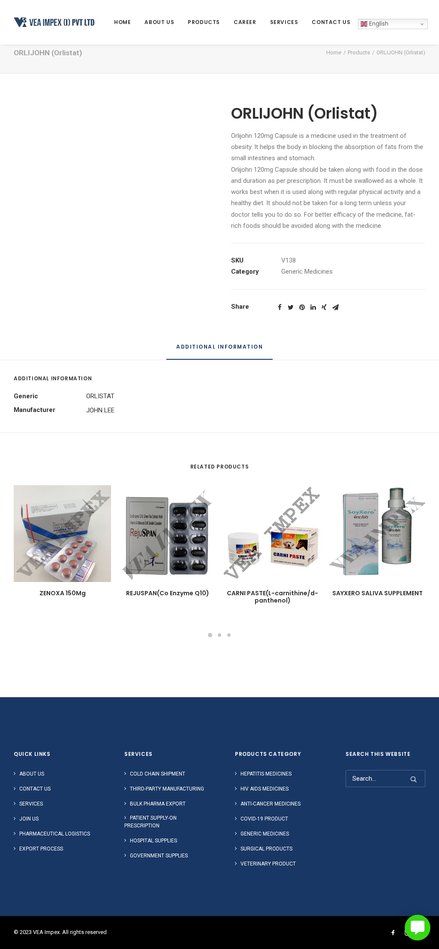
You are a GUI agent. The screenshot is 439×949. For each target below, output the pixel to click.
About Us (159, 22)
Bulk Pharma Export (158, 804)
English (377, 24)
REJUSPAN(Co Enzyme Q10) (167, 593)
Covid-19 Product (264, 819)
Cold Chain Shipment (157, 774)
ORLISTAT (100, 396)
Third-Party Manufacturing (167, 789)
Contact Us (331, 22)
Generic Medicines (307, 271)
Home (122, 22)
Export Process (41, 849)
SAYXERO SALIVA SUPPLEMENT (377, 593)
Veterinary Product (268, 864)
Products (204, 22)
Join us (29, 819)
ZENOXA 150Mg (62, 593)
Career (245, 22)
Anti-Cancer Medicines (271, 804)
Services (284, 22)
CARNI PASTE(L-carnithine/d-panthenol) (272, 597)
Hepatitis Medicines (266, 774)
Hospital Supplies (153, 841)
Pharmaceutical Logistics (54, 834)
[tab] (219, 350)
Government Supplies (159, 856)
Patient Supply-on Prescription (150, 822)
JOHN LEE (100, 410)
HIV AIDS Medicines (265, 789)
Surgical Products (266, 849)
